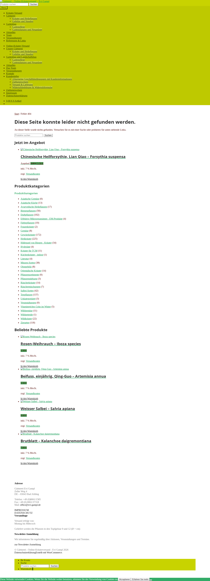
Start (16, 113)
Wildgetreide (27, 314)
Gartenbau (11, 24)
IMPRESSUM (21, 510)
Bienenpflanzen (28, 210)
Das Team (11, 68)
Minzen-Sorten (28, 262)
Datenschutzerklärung (16, 95)
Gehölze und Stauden (22, 21)
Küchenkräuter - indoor (32, 254)
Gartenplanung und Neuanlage (27, 29)
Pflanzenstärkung (29, 278)
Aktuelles (10, 32)
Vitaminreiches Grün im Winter (36, 306)
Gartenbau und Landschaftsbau (21, 57)
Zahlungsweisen (20, 82)
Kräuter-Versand (14, 13)
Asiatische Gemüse (30, 198)
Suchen (33, 4)
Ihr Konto (25, 560)
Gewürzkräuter (28, 234)
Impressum (11, 93)
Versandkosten (33, 174)
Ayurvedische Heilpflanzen (34, 206)
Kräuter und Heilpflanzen (24, 18)
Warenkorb (27, 569)
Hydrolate (25, 246)
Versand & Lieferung (22, 84)
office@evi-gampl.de (30, 505)
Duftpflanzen (27, 214)
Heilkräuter (26, 238)
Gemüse (25, 230)
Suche (24, 563)
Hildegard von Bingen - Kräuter (36, 242)
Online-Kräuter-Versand (18, 46)
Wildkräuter (26, 318)
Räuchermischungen (30, 286)
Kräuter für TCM (29, 250)
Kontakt (10, 73)
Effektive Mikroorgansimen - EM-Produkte (42, 218)
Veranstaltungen (14, 38)
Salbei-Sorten (27, 290)
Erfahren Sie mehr (140, 579)
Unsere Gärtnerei (14, 48)
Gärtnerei (10, 15)
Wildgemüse (27, 310)
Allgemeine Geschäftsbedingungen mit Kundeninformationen (42, 79)
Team (9, 35)
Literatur (25, 258)
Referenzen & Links (16, 40)
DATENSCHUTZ (23, 513)
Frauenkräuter (27, 226)
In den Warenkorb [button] (29, 179)
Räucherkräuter (28, 282)
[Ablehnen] (151, 580)
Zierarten (25, 322)
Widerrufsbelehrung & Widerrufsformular (32, 87)
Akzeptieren (124, 579)
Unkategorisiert (28, 298)
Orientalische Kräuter (31, 270)
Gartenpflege (18, 27)
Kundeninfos (12, 76)
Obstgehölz (26, 266)
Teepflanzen (26, 294)
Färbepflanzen (27, 222)
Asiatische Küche (29, 202)
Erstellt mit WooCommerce (49, 552)
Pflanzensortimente (30, 274)
